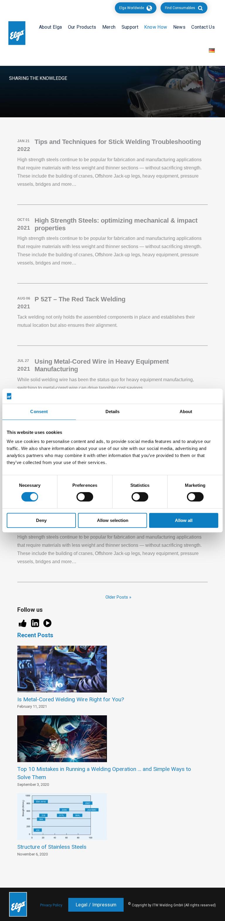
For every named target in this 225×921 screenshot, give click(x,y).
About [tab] (186, 411)
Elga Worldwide (131, 8)
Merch (109, 27)
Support (130, 27)
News (179, 27)
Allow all (183, 520)
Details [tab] (112, 411)
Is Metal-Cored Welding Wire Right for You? (70, 699)
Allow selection (112, 520)
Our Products (82, 27)
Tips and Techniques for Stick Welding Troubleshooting (118, 141)
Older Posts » (118, 597)
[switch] (84, 496)
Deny (41, 520)
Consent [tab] (39, 411)
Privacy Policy (51, 905)
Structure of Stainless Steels (51, 846)
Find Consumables (180, 8)
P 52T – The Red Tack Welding (80, 299)
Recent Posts (35, 635)
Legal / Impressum (96, 905)
